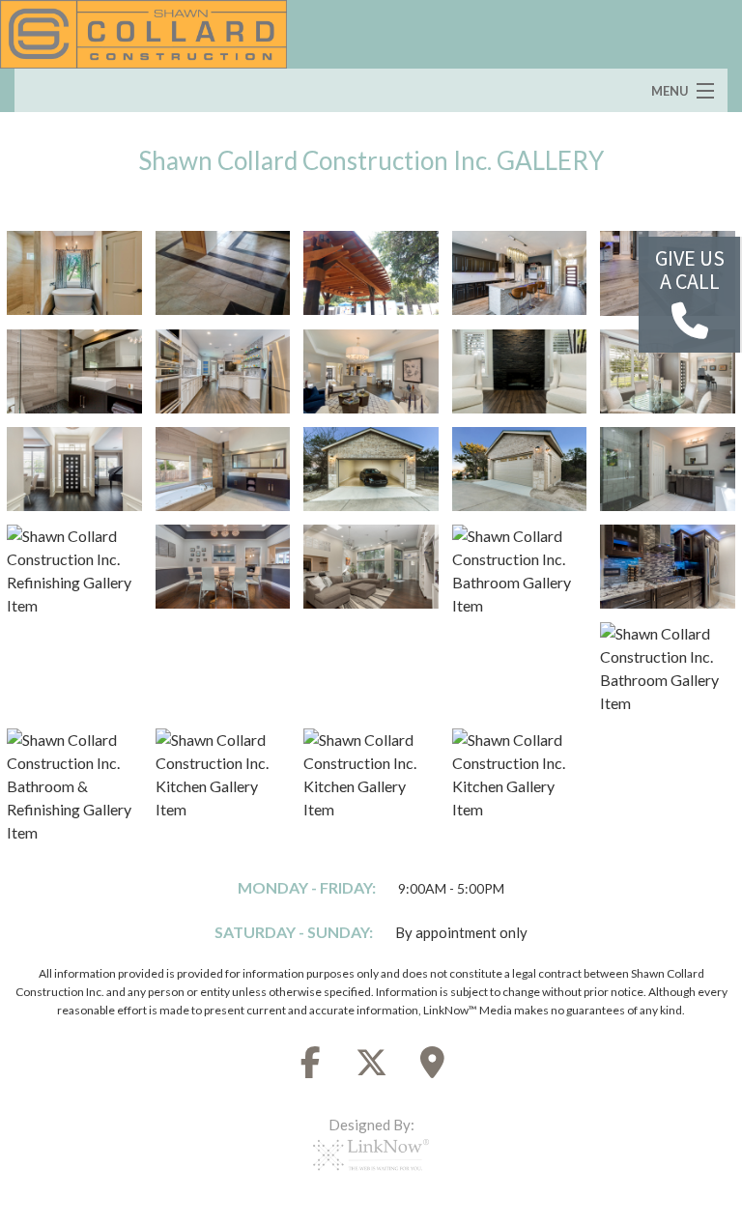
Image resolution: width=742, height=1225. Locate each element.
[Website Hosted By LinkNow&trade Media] (371, 1177)
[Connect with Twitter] (371, 1068)
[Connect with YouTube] (432, 1068)
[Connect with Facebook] (310, 1068)
